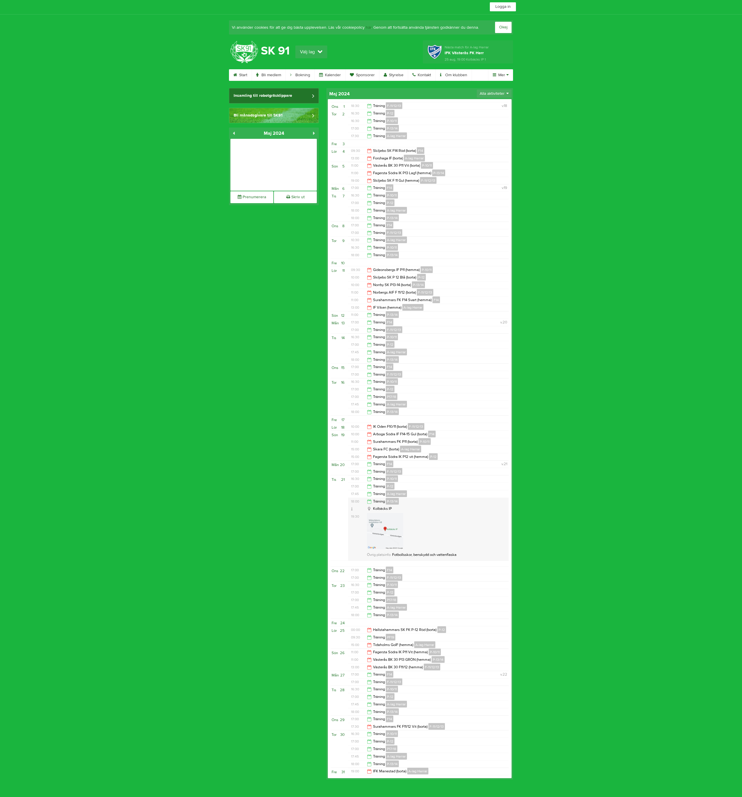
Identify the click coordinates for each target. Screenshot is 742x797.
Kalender (332, 75)
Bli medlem (270, 75)
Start (242, 75)
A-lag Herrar (396, 136)
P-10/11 (392, 121)
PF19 (390, 637)
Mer (501, 75)
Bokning (302, 75)
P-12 (390, 113)
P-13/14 (392, 128)
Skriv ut (297, 197)
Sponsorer (365, 75)
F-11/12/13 (394, 105)
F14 (420, 150)
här (368, 27)
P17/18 (391, 396)
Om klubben (455, 75)
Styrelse (395, 75)
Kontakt (424, 75)
